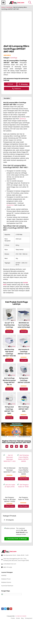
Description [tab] (7, 98)
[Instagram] (8, 609)
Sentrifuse (22, 118)
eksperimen (10, 205)
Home (3, 7)
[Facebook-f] (2, 609)
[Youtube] (11, 609)
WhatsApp (24, 84)
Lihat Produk (9, 331)
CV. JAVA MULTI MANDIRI (20, 616)
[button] (3, 2)
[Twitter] (5, 609)
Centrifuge (9, 7)
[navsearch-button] (30, 2)
